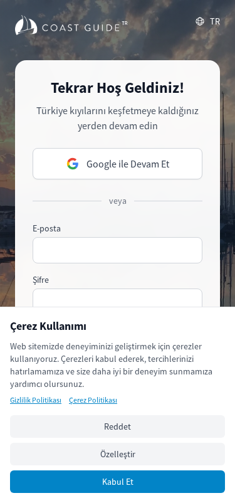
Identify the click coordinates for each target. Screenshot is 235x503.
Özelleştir (117, 454)
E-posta (47, 228)
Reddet (117, 426)
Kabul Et (117, 481)
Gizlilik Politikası (35, 400)
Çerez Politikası (93, 400)
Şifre (41, 279)
